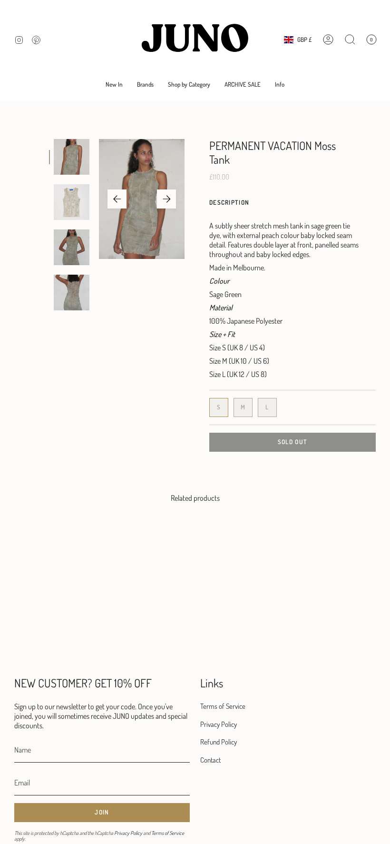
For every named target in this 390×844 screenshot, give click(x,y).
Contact (210, 760)
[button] (145, 85)
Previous (117, 199)
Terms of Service (167, 833)
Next (166, 199)
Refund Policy (218, 741)
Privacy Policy (128, 833)
